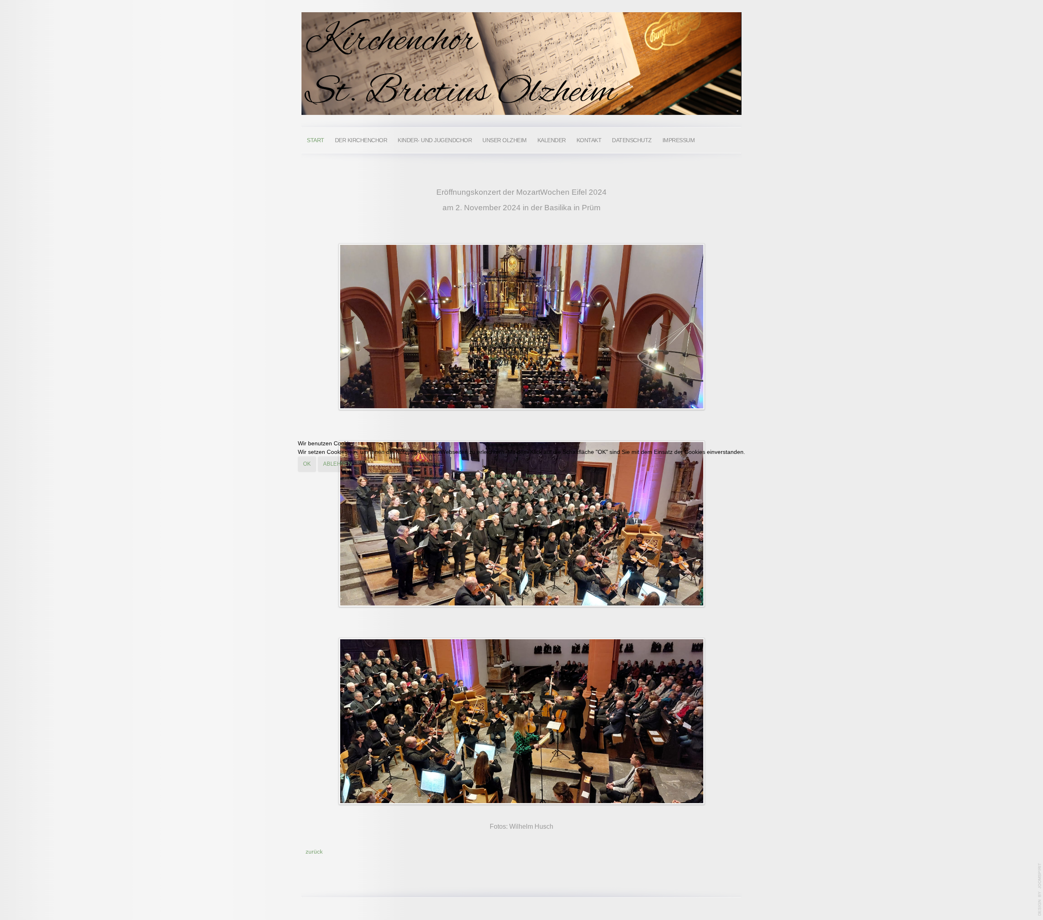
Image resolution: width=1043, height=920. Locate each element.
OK (307, 464)
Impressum (540, 476)
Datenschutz (504, 476)
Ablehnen (337, 464)
